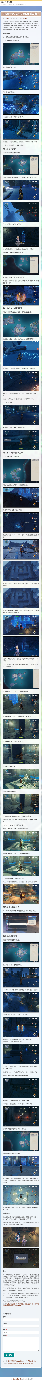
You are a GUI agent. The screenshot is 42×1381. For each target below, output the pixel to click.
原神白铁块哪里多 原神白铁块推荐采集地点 (20, 1363)
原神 (13, 1304)
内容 (4, 1336)
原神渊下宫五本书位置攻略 (24, 1304)
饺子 (7, 18)
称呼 (4, 1317)
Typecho (25, 1379)
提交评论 (9, 1355)
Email (5, 1323)
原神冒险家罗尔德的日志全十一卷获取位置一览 (22, 1361)
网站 (4, 1329)
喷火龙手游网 (6, 2)
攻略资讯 (25, 18)
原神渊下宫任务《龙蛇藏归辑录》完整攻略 (21, 1304)
